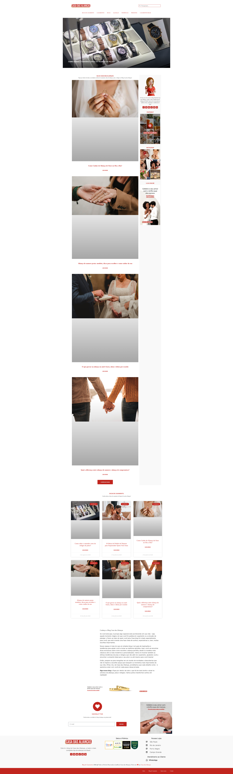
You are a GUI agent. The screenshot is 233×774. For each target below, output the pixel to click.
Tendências (125, 12)
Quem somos (163, 771)
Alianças (116, 12)
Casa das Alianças (146, 764)
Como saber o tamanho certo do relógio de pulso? (85, 544)
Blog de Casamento (88, 12)
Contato (171, 771)
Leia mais (105, 170)
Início (144, 771)
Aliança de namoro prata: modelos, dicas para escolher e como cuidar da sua (105, 263)
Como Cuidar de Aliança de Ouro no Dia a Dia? (105, 166)
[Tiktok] (151, 107)
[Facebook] (154, 107)
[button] (64, 42)
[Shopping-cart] (157, 107)
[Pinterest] (146, 107)
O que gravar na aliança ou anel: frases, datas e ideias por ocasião (105, 367)
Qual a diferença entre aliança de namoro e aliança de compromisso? (105, 470)
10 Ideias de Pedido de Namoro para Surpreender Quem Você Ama (116, 544)
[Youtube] (149, 107)
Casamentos (100, 12)
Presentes (134, 12)
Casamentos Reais (145, 12)
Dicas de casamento (116, 493)
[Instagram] (144, 107)
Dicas (108, 12)
